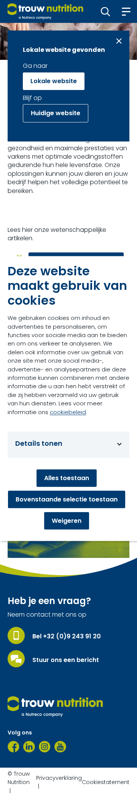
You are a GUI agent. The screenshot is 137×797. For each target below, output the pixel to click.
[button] (105, 11)
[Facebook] (13, 746)
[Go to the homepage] (55, 706)
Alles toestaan (66, 477)
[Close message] (118, 41)
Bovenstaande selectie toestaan (67, 499)
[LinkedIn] (29, 746)
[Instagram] (45, 746)
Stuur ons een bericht (65, 660)
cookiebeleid (68, 412)
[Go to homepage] (45, 11)
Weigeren (66, 520)
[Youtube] (60, 746)
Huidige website (55, 113)
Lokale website (53, 81)
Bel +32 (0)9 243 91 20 (66, 636)
